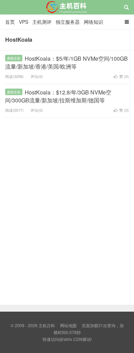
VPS (23, 21)
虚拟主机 (14, 58)
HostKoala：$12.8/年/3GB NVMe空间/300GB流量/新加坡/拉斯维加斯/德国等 (58, 96)
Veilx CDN (72, 339)
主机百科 (67, 13)
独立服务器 (68, 21)
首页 (10, 21)
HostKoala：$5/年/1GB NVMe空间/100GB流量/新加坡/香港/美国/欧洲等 (66, 62)
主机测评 (42, 21)
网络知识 (93, 21)
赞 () (124, 76)
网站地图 (68, 325)
